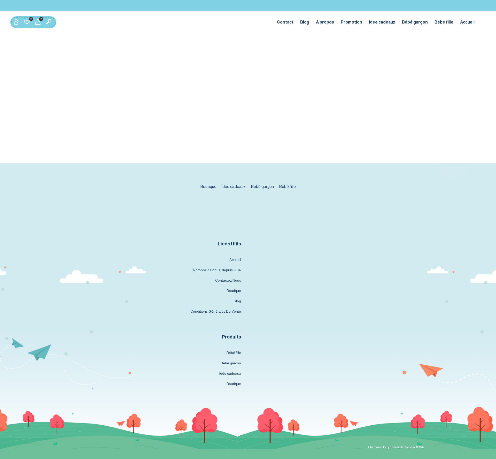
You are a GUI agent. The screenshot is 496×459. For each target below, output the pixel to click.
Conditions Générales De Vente (215, 311)
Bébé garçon (415, 22)
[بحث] (48, 22)
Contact (285, 22)
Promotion (351, 22)
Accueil (467, 22)
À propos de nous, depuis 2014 (216, 270)
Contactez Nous (228, 280)
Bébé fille (444, 22)
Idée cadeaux (382, 22)
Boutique (208, 186)
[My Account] (16, 22)
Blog (304, 22)
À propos (325, 22)
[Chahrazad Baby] (248, 210)
